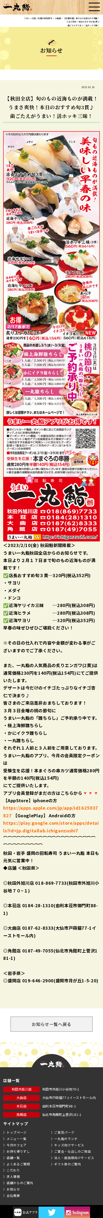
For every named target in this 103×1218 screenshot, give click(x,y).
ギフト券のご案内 (67, 1164)
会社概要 (13, 1195)
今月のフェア (17, 1145)
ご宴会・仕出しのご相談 (72, 1151)
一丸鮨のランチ (65, 1138)
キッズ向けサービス (69, 1145)
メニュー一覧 (17, 1138)
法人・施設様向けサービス (74, 1157)
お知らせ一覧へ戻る (51, 1024)
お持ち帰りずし (18, 1151)
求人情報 (13, 1176)
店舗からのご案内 (20, 1182)
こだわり (13, 1170)
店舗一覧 (13, 1157)
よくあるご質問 (18, 1164)
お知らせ (13, 1189)
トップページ (17, 1132)
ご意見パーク (64, 1132)
